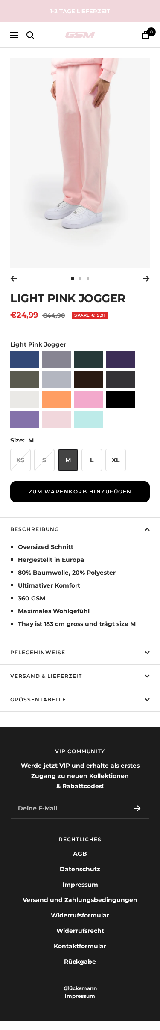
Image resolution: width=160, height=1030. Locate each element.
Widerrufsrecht (80, 931)
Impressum (80, 884)
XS (20, 460)
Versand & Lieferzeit (46, 676)
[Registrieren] (137, 808)
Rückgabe (80, 961)
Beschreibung (34, 529)
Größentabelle (38, 699)
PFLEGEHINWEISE (37, 652)
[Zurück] (13, 279)
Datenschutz (80, 869)
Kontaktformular (80, 946)
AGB (80, 854)
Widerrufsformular (80, 915)
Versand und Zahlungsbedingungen (80, 900)
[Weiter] (146, 279)
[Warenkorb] (145, 35)
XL (115, 460)
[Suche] (30, 35)
